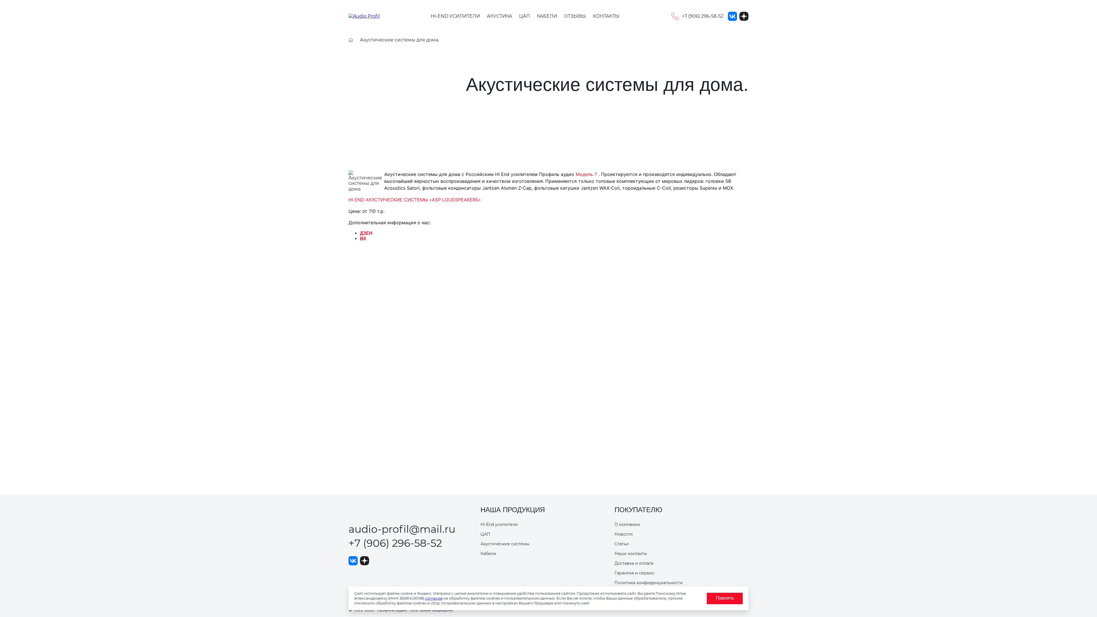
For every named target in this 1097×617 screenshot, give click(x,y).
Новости (623, 534)
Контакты (606, 16)
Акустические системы (505, 543)
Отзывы (575, 16)
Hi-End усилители (455, 16)
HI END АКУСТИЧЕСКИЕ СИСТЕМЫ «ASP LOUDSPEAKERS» (415, 200)
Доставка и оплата (633, 563)
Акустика (499, 16)
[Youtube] (743, 16)
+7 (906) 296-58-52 (395, 543)
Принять (725, 598)
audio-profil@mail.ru (402, 529)
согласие (434, 598)
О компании (627, 524)
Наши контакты (630, 553)
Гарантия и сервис (634, 573)
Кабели (547, 16)
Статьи (621, 543)
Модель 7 (586, 174)
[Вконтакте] (732, 16)
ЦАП (524, 16)
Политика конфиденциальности (648, 582)
